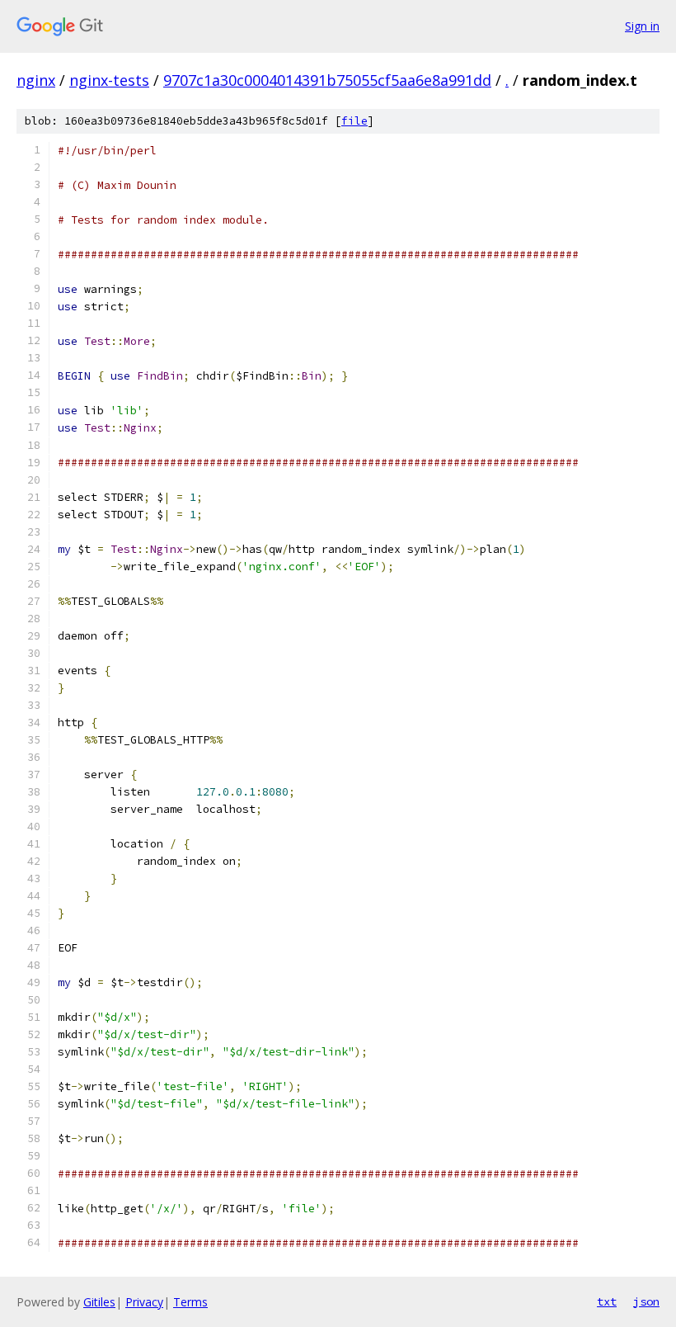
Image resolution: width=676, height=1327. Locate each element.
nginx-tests (109, 80)
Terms (190, 1302)
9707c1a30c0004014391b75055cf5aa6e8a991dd (327, 80)
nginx (35, 80)
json (646, 1301)
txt (607, 1301)
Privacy (144, 1302)
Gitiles (99, 1302)
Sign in (642, 26)
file (354, 121)
